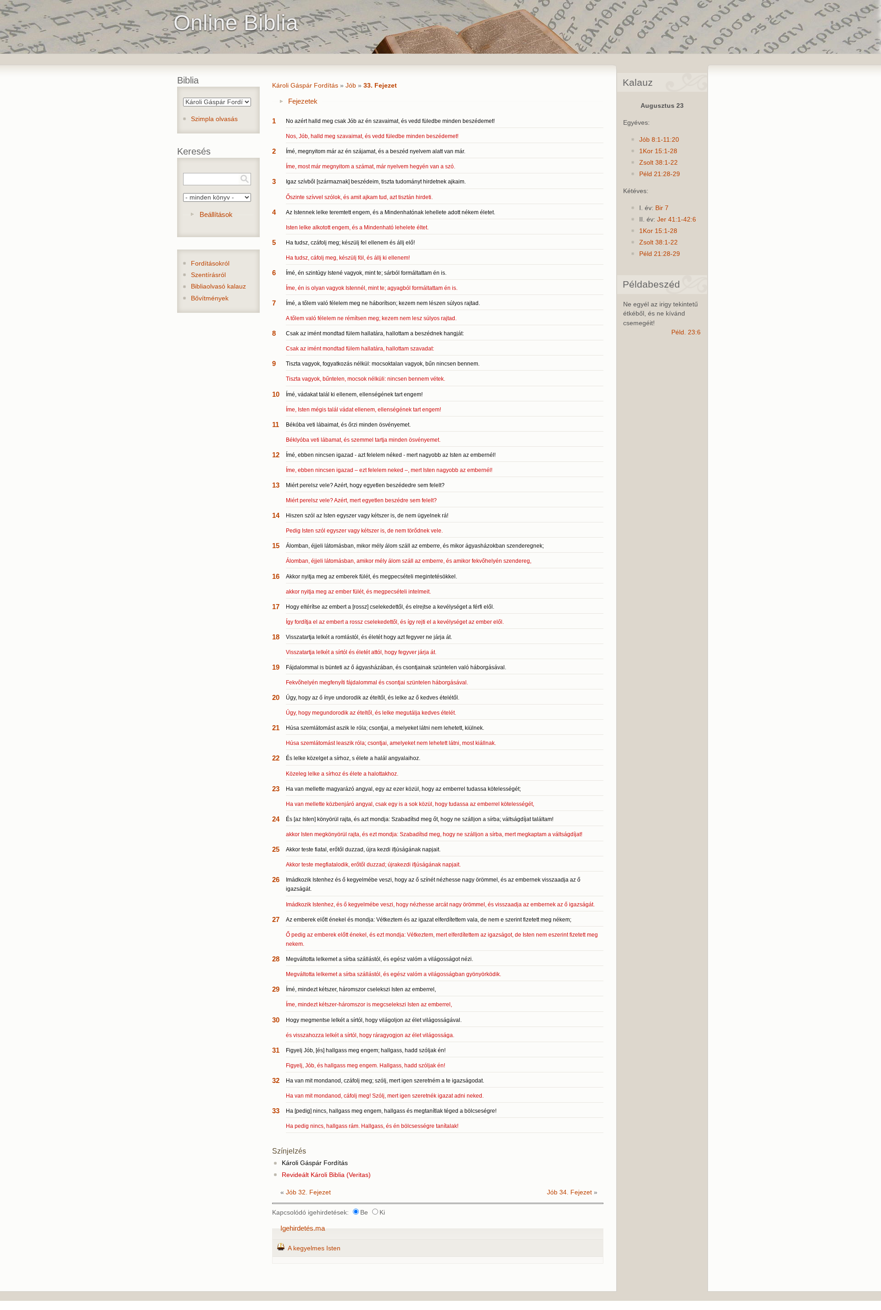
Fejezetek (303, 101)
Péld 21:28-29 (659, 174)
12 (275, 455)
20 (275, 697)
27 (275, 919)
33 (275, 1111)
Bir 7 (662, 208)
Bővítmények (210, 298)
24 (275, 819)
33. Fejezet (380, 85)
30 (275, 1020)
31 (275, 1050)
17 (275, 607)
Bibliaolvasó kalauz (218, 286)
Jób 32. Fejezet (308, 1192)
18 (275, 637)
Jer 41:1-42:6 (676, 219)
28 (275, 959)
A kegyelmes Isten (314, 1248)
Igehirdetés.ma (302, 1228)
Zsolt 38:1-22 (658, 162)
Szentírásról (208, 275)
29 (275, 989)
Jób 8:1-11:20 (659, 139)
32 (275, 1080)
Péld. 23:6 (686, 332)
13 (275, 485)
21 (275, 728)
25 (275, 849)
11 (275, 424)
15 (275, 546)
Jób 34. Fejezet (569, 1192)
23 (275, 789)
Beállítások (216, 214)
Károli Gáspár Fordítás (305, 85)
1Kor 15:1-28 (658, 151)
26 (275, 879)
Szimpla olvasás (214, 119)
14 (275, 515)
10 (275, 394)
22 (275, 758)
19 (275, 667)
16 (275, 576)
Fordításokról (210, 263)
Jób (351, 85)
